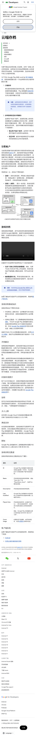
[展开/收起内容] (9, 43)
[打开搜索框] (24, 2)
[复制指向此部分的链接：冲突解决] (10, 342)
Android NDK (5, 673)
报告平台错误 (5, 681)
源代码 (3, 577)
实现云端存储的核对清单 (13, 541)
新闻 (2, 580)
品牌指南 (16, 720)
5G (2, 608)
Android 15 (4, 642)
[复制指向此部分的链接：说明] (7, 398)
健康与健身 (4, 599)
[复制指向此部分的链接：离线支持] (10, 423)
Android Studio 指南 (7, 661)
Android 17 (4, 636)
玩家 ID (11, 153)
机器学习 (4, 596)
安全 (2, 574)
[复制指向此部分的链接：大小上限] (10, 411)
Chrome (3, 705)
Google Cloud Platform (8, 711)
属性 (6, 322)
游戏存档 (30, 91)
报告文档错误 (5, 684)
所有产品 (4, 714)
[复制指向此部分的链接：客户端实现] (12, 528)
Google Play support (7, 687)
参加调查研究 (5, 690)
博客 (2, 583)
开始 (18, 27)
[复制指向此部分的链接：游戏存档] (12, 227)
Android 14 (4, 645)
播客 (2, 586)
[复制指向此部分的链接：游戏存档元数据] (16, 452)
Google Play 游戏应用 (18, 326)
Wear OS (4, 619)
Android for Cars (6, 625)
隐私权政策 (4, 605)
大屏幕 (3, 616)
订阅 (23, 728)
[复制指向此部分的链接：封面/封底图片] (15, 377)
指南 (5, 33)
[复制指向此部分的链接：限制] (7, 441)
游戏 (2, 594)
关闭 (18, 21)
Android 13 (4, 648)
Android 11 (4, 654)
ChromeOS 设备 (6, 622)
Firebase (4, 708)
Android (7, 538)
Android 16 (4, 639)
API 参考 (3, 667)
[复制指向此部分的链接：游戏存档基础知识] (18, 304)
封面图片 (21, 521)
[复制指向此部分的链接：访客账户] (12, 147)
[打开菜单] (3, 2)
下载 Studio (4, 670)
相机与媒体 (4, 602)
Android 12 (4, 651)
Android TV (4, 628)
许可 (11, 720)
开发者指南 (4, 664)
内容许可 (19, 547)
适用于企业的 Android (7, 571)
